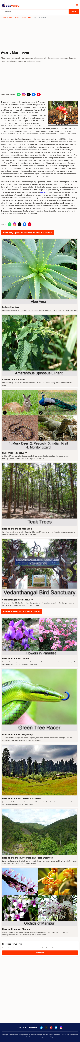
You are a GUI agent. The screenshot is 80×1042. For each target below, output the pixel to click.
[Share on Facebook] (34, 94)
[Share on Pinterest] (39, 94)
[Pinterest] (51, 1027)
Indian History (14, 18)
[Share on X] (29, 94)
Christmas (44, 192)
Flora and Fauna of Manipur (16, 929)
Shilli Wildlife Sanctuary (14, 452)
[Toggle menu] (77, 4)
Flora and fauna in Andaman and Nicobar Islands (27, 857)
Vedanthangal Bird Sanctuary (17, 599)
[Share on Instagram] (24, 94)
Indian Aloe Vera (10, 307)
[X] (46, 1027)
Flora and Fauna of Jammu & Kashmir (21, 798)
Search (73, 12)
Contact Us (22, 1027)
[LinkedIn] (56, 1027)
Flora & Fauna (26, 18)
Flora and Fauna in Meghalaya (17, 734)
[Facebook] (41, 1027)
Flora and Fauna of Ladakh (15, 658)
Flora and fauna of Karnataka (17, 528)
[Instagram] (61, 1027)
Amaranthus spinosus (13, 379)
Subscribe (40, 952)
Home (4, 18)
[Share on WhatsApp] (19, 94)
